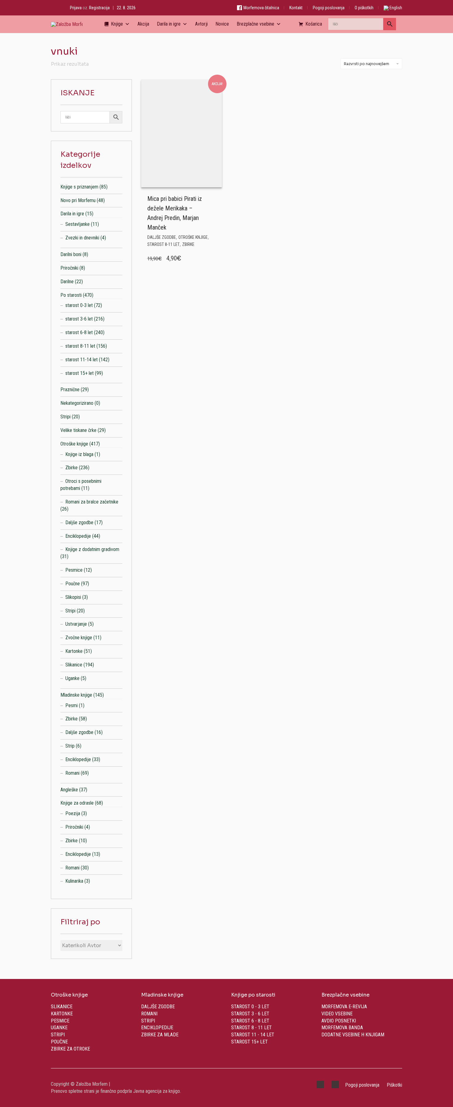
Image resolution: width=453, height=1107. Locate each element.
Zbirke (188, 244)
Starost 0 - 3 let (250, 1007)
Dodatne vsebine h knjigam (352, 1035)
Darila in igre (169, 24)
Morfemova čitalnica (261, 7)
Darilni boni (70, 254)
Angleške (69, 790)
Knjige (117, 24)
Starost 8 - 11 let (251, 1027)
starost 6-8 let (79, 332)
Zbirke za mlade (159, 1035)
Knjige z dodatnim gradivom (92, 549)
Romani (72, 773)
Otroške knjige (193, 237)
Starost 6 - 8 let (250, 1021)
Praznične (70, 389)
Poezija (72, 813)
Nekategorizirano (76, 403)
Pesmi (71, 705)
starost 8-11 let (163, 244)
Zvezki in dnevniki (82, 238)
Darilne (67, 281)
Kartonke (74, 651)
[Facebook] (52, 7)
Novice (222, 24)
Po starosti (71, 295)
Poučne (72, 584)
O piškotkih (364, 7)
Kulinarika (74, 881)
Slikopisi (73, 597)
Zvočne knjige (78, 638)
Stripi (65, 417)
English (395, 7)
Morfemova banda (342, 1027)
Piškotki (394, 1085)
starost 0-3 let (79, 305)
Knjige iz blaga (79, 454)
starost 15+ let (79, 373)
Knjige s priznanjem (79, 187)
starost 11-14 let (81, 360)
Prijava (76, 7)
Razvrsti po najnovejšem (366, 63)
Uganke (72, 678)
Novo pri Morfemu (78, 200)
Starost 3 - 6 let (250, 1014)
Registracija (99, 7)
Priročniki (69, 268)
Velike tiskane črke (78, 430)
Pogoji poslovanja (329, 7)
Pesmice (74, 570)
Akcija (143, 24)
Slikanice (73, 665)
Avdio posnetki (338, 1021)
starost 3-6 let (79, 319)
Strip (70, 746)
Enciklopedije (78, 536)
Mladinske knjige (76, 695)
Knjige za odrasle (77, 803)
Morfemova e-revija (344, 1007)
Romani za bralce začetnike (91, 502)
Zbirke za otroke (70, 1049)
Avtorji (201, 24)
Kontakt (296, 7)
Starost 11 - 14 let (252, 1035)
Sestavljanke (77, 224)
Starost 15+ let (249, 1042)
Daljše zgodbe (161, 237)
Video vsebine (337, 1014)
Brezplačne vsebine (255, 24)
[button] (215, 198)
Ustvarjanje (76, 624)
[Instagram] (59, 7)
